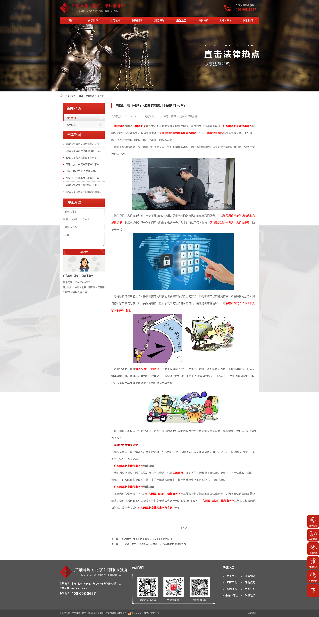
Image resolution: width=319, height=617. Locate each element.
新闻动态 (181, 20)
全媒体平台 (225, 20)
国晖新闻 (102, 96)
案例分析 (204, 20)
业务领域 (115, 20)
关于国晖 (93, 20)
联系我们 (248, 20)
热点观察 (71, 124)
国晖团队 (137, 20)
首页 (70, 20)
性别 (65, 219)
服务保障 (159, 20)
